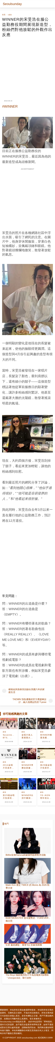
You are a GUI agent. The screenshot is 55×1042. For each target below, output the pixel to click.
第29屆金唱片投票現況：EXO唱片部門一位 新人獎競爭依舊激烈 (9, 796)
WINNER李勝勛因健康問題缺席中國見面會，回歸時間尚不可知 (27, 766)
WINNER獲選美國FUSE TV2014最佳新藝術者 (46, 736)
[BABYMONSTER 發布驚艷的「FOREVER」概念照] (27, 904)
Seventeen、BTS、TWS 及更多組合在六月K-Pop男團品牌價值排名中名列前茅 (9, 736)
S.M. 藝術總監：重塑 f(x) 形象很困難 (24, 945)
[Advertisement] (27, 66)
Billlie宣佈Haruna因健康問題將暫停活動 (26, 855)
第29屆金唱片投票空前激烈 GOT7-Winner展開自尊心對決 (46, 766)
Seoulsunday (12, 4)
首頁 (4, 15)
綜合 (10, 15)
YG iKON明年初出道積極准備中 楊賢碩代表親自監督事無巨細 (45, 796)
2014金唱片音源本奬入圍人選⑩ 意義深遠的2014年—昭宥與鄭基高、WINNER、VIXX (9, 766)
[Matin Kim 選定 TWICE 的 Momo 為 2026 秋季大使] (27, 871)
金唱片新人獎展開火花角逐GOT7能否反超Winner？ (27, 736)
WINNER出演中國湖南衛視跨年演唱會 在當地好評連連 (27, 796)
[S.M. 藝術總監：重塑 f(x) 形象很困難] (27, 934)
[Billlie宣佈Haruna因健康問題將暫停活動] (27, 841)
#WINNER (10, 106)
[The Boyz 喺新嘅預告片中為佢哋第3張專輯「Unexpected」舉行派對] (27, 961)
